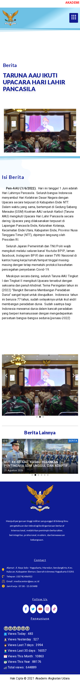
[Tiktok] (54, 608)
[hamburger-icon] (73, 18)
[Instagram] (47, 608)
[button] (6, 375)
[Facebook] (26, 608)
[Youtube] (40, 608)
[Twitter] (33, 608)
